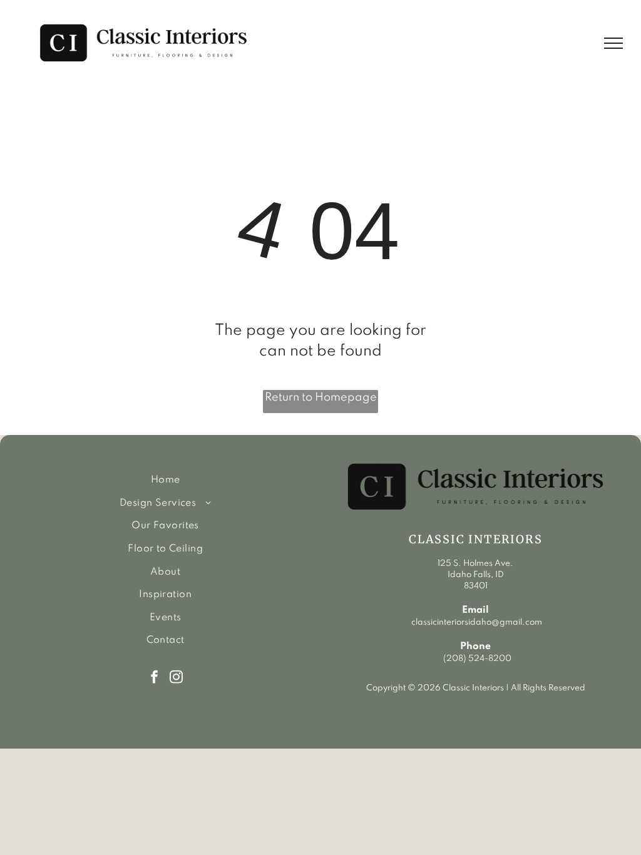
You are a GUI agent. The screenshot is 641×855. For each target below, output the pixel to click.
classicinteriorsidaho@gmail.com (475, 622)
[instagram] (176, 678)
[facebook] (154, 678)
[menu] (613, 43)
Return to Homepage (321, 397)
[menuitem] (165, 480)
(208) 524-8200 (477, 659)
